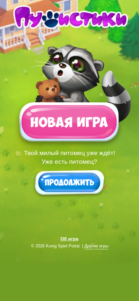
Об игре (69, 238)
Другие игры (96, 246)
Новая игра (69, 124)
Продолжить (69, 182)
